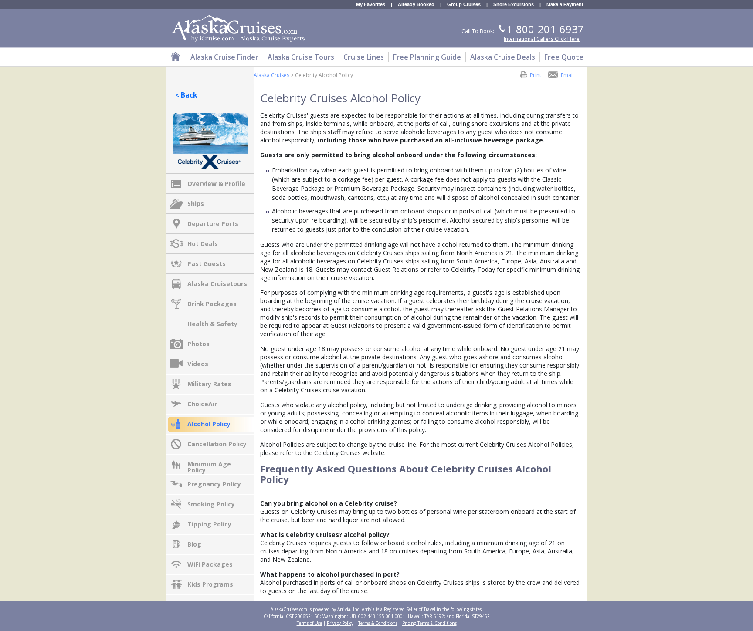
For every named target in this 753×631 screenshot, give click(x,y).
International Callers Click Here (542, 39)
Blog (194, 544)
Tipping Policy (209, 524)
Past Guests (206, 264)
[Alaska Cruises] (176, 58)
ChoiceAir (202, 404)
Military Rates (209, 384)
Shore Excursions (513, 4)
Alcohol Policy (209, 424)
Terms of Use (309, 623)
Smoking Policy (211, 504)
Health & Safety (212, 324)
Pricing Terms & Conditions (429, 623)
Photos (198, 344)
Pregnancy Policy (214, 484)
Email (567, 74)
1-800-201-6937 (545, 29)
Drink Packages (212, 304)
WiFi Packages (210, 564)
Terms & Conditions (377, 623)
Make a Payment (564, 4)
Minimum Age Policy (209, 464)
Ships (195, 203)
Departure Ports (212, 223)
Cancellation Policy (217, 444)
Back (189, 95)
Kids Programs (210, 584)
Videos (197, 364)
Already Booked (416, 4)
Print (535, 74)
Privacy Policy (340, 623)
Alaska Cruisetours (217, 284)
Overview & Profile (216, 183)
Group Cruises (464, 4)
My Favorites (370, 4)
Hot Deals (202, 244)
